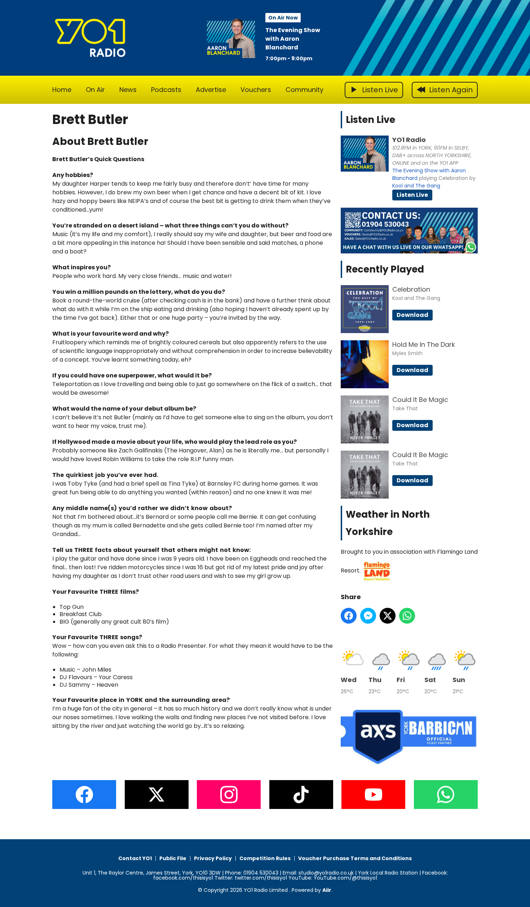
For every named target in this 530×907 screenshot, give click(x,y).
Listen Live (412, 195)
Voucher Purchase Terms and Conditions (355, 858)
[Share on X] (388, 616)
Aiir (326, 890)
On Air (95, 89)
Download (412, 315)
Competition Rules (265, 858)
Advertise (211, 89)
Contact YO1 (135, 858)
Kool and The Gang (416, 185)
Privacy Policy (213, 858)
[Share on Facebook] (349, 616)
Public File (172, 858)
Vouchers (255, 89)
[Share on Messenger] (368, 616)
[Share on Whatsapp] (407, 616)
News (128, 89)
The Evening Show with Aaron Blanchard (292, 39)
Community (304, 89)
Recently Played (385, 269)
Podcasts (166, 89)
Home (61, 89)
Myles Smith (407, 353)
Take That (405, 408)
